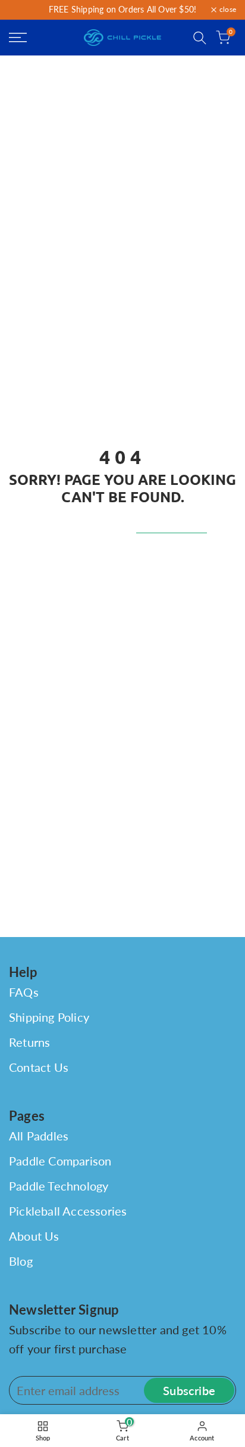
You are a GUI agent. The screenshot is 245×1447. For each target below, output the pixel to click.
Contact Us (38, 1067)
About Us (34, 1236)
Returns (29, 1042)
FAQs (24, 992)
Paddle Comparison (60, 1161)
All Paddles (38, 1135)
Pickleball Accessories (68, 1211)
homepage (171, 524)
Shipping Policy (49, 1017)
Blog (21, 1261)
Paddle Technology (58, 1186)
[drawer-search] (199, 38)
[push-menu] (18, 38)
